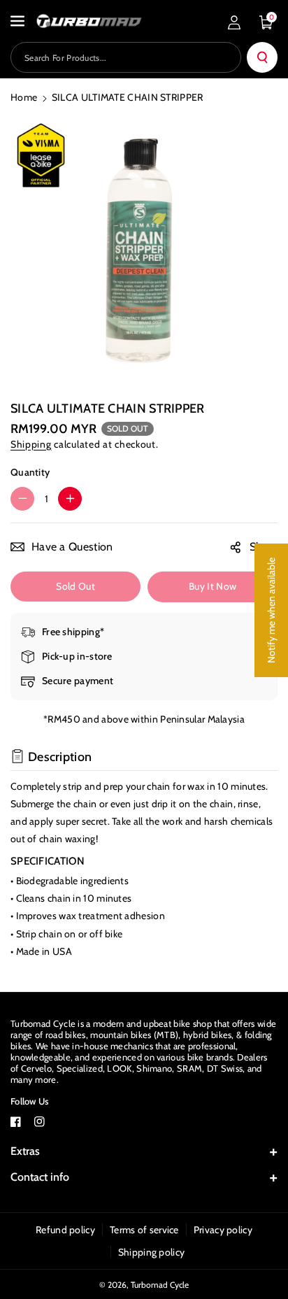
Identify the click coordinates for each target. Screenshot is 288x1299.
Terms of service (144, 1229)
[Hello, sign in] (234, 22)
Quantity (30, 472)
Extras (25, 1151)
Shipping (31, 444)
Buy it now (212, 586)
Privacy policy (223, 1229)
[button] (18, 21)
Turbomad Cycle (160, 1284)
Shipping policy (151, 1252)
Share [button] (264, 546)
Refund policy (65, 1229)
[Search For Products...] (262, 57)
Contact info (39, 1177)
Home (23, 97)
